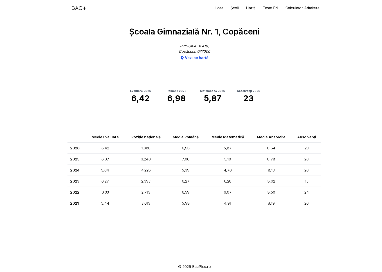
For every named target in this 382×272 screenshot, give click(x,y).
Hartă (251, 8)
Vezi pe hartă (196, 57)
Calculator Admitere (302, 8)
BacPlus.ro (201, 266)
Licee (219, 8)
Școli (235, 8)
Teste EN (270, 8)
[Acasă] (79, 8)
